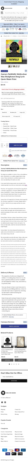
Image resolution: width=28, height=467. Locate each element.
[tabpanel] (7, 349)
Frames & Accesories (20, 441)
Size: (2, 109)
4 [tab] (16, 364)
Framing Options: (5, 121)
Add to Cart (18, 145)
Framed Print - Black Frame (9, 126)
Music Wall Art (4, 441)
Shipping (3, 409)
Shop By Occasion (19, 436)
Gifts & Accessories (19, 439)
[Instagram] (5, 402)
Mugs (2, 439)
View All (3, 423)
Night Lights (4, 436)
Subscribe (14, 380)
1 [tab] (9, 364)
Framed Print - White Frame (10, 128)
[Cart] (26, 8)
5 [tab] (18, 364)
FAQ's (2, 411)
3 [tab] (14, 364)
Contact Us (17, 409)
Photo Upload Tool (19, 411)
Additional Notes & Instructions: (9, 136)
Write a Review (4, 82)
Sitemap (17, 414)
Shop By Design (18, 434)
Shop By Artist (18, 431)
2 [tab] (11, 364)
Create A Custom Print (6, 431)
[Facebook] (2, 402)
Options (7, 360)
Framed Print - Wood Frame (10, 130)
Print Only (5, 124)
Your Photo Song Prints (6, 434)
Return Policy (4, 414)
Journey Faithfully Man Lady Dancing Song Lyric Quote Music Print (20, 351)
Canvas (4, 132)
